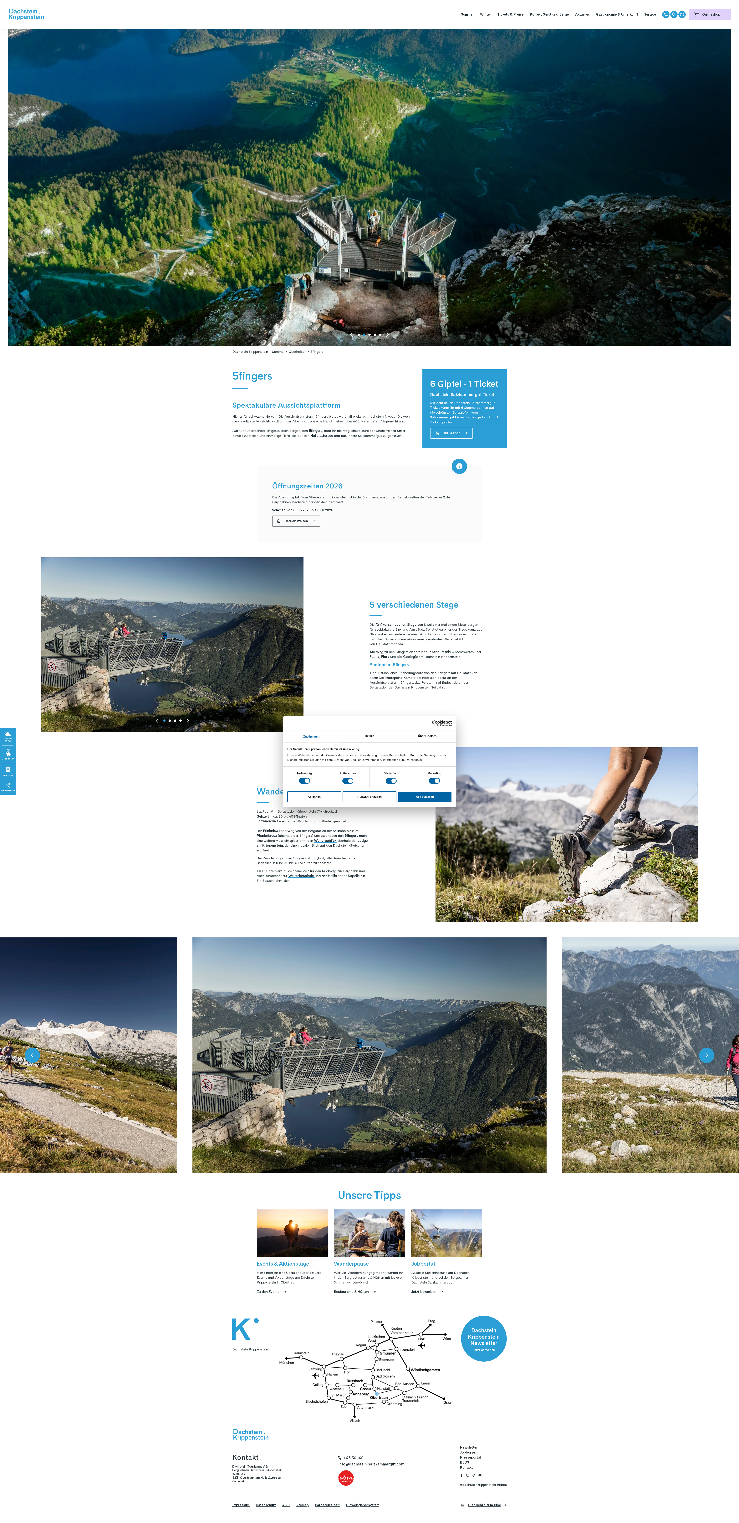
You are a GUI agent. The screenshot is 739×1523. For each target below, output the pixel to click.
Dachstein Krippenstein (250, 352)
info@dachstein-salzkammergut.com (371, 1464)
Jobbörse (467, 1452)
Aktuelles (582, 14)
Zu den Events (268, 1292)
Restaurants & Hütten (351, 1292)
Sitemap (302, 1505)
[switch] (347, 781)
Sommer (467, 14)
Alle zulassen (425, 796)
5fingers (316, 352)
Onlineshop (451, 433)
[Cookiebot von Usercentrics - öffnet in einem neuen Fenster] (435, 723)
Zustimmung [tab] (311, 736)
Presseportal (470, 1457)
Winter (485, 14)
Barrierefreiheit (327, 1505)
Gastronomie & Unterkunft (617, 14)
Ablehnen (314, 796)
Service (650, 14)
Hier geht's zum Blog (484, 1505)
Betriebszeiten (296, 521)
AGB (286, 1505)
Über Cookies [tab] (427, 735)
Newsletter (469, 1447)
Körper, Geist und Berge (549, 14)
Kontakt (466, 1467)
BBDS (464, 1462)
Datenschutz (266, 1505)
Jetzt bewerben (423, 1292)
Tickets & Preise (510, 14)
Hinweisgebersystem (362, 1505)
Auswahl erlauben (369, 796)
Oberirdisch (297, 352)
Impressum (241, 1505)
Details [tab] (369, 735)
